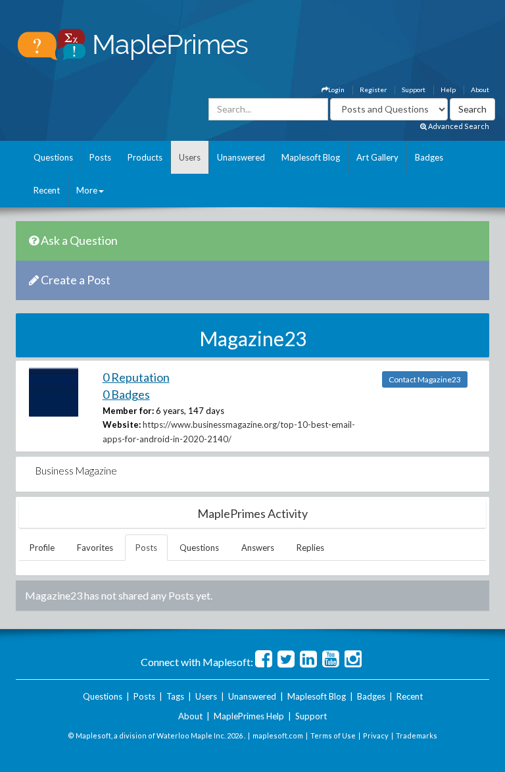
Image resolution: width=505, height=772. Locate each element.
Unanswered (241, 157)
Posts (100, 157)
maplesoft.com (277, 735)
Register (373, 89)
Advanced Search (458, 126)
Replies (310, 547)
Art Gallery (377, 157)
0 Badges (126, 394)
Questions (53, 157)
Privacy (376, 735)
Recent (47, 190)
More (86, 190)
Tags (175, 696)
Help (448, 89)
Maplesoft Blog (310, 157)
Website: (122, 424)
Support (413, 89)
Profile (42, 547)
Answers (257, 547)
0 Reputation (136, 377)
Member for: (128, 410)
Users (190, 157)
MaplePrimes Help (249, 716)
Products (145, 157)
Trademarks (416, 735)
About (480, 89)
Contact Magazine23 (425, 379)
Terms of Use (333, 735)
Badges (429, 157)
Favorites (95, 547)
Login (336, 89)
